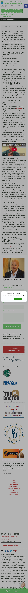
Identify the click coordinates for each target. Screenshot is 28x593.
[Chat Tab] (14, 296)
